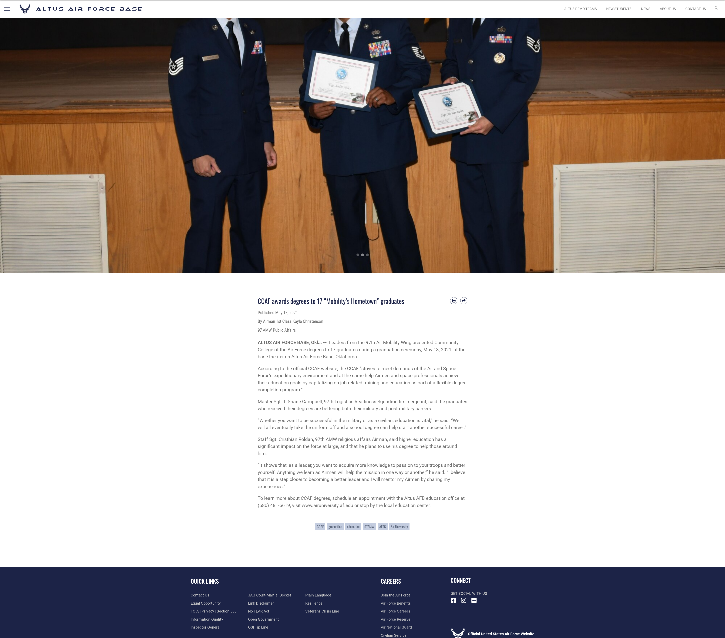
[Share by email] (463, 300)
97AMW (369, 526)
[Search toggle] (716, 9)
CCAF (320, 526)
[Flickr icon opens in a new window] (474, 600)
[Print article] (453, 300)
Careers (391, 581)
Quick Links (205, 581)
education (353, 526)
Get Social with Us (468, 593)
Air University (399, 526)
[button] (6, 9)
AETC (382, 526)
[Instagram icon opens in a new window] (464, 600)
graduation (335, 526)
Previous (36, 145)
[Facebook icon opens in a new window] (453, 600)
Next (688, 145)
